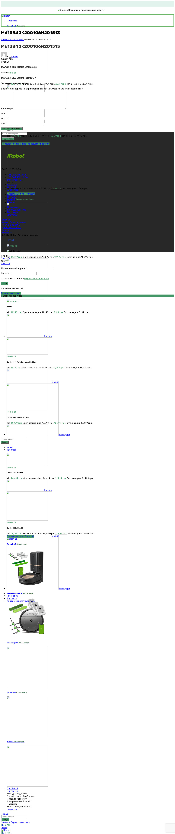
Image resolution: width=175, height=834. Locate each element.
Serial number (16, 39)
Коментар (7, 108)
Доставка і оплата (11, 227)
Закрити (5, 258)
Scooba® (17, 692)
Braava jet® (18, 643)
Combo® (20, 199)
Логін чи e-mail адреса (14, 268)
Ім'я (3, 113)
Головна (5, 39)
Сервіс (5, 230)
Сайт (4, 123)
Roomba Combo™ (20, 593)
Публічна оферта (11, 225)
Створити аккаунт (11, 293)
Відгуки (6, 219)
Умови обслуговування (14, 222)
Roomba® (16, 26)
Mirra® (15, 742)
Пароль (6, 273)
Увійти (4, 284)
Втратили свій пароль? (36, 278)
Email (4, 118)
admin (14, 56)
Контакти (7, 232)
